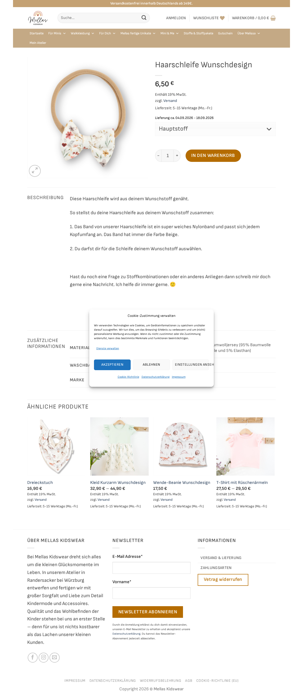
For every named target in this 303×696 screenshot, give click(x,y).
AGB (188, 680)
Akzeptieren (112, 364)
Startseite (37, 33)
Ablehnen (151, 364)
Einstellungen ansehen (192, 364)
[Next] (274, 473)
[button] (176, 18)
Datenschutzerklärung (155, 377)
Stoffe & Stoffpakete (198, 33)
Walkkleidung (80, 33)
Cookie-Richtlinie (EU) (217, 680)
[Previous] (27, 473)
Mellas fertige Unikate (135, 33)
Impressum (179, 377)
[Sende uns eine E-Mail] (54, 658)
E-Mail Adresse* (127, 556)
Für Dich (105, 33)
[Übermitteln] (144, 18)
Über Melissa (246, 33)
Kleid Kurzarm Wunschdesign (118, 482)
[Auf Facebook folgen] (33, 658)
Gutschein (225, 33)
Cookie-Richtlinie (128, 377)
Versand (170, 100)
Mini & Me (167, 33)
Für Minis (54, 33)
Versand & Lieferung (221, 557)
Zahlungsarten (216, 567)
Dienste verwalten (107, 348)
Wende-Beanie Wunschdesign (181, 482)
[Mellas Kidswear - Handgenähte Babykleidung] (38, 18)
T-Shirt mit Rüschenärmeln (242, 482)
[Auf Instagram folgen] (44, 658)
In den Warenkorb (213, 155)
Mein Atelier (38, 43)
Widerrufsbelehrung (160, 680)
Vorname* (121, 582)
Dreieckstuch (40, 482)
